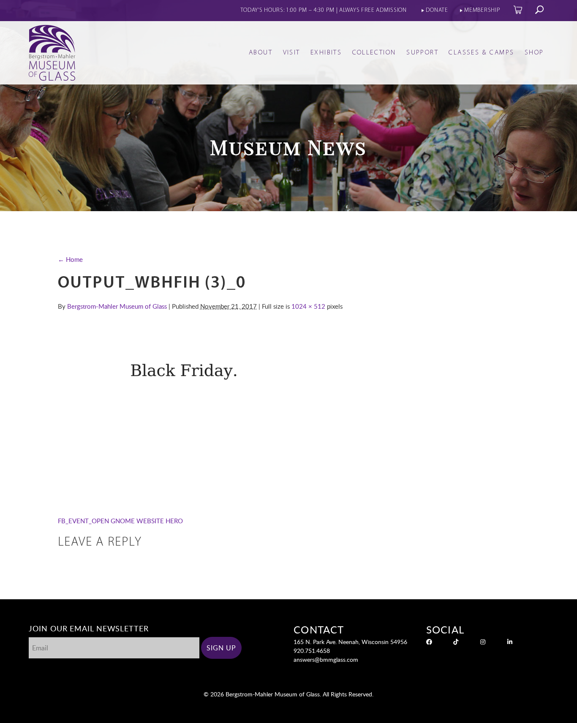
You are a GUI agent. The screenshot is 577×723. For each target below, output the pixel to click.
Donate (437, 10)
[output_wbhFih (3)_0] (248, 499)
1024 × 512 (308, 306)
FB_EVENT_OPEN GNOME (96, 520)
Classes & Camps (481, 52)
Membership (482, 10)
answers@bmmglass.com (326, 659)
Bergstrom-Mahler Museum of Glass (117, 306)
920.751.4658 (312, 651)
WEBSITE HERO (159, 520)
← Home (70, 259)
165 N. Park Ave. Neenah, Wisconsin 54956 (350, 642)
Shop (534, 52)
